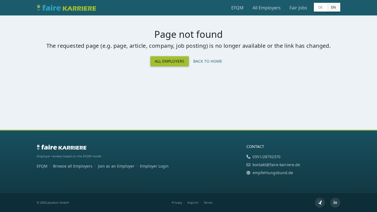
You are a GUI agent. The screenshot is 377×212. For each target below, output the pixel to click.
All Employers (267, 8)
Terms (208, 202)
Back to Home (207, 61)
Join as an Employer (116, 166)
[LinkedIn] (335, 203)
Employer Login (154, 166)
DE (320, 7)
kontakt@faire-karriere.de (276, 164)
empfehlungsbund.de (273, 172)
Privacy (177, 202)
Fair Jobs (298, 8)
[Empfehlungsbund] (320, 203)
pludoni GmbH (58, 202)
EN (333, 7)
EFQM (237, 8)
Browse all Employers (72, 166)
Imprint (192, 202)
